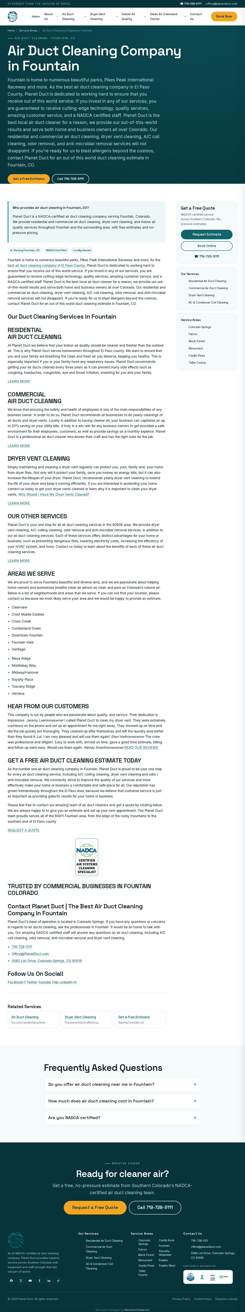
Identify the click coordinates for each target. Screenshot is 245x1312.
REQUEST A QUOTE (23, 830)
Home (36, 16)
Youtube (45, 982)
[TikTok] (58, 1280)
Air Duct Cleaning (68, 16)
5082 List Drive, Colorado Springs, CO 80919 (47, 961)
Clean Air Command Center (163, 16)
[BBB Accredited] (202, 1277)
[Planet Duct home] (12, 16)
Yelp (56, 982)
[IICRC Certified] (224, 1277)
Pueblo (163, 1260)
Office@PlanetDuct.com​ (30, 954)
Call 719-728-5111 (70, 179)
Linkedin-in (68, 982)
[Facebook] (11, 1280)
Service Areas (28, 30)
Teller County (197, 362)
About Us (48, 16)
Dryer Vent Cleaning (97, 16)
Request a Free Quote (95, 1207)
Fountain (164, 1245)
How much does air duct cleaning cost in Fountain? (101, 1101)
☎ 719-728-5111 (191, 3)
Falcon (193, 334)
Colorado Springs (200, 327)
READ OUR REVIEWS (141, 747)
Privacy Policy (181, 1299)
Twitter (32, 982)
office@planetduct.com (221, 3)
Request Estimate (207, 234)
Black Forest (197, 341)
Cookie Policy (203, 1299)
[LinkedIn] (49, 1280)
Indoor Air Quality (128, 16)
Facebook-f (17, 982)
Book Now (224, 16)
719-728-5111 (199, 1240)
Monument (196, 348)
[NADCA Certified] (212, 1277)
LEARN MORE (19, 381)
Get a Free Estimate (28, 179)
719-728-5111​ (22, 947)
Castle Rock (166, 1240)
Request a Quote (226, 1299)
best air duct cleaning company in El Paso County (46, 265)
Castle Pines (197, 355)
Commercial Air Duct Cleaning (208, 288)
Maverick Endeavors (137, 1309)
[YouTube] (30, 1280)
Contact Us (196, 16)
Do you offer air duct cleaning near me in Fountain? (101, 1084)
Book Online (207, 246)
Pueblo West (167, 1265)
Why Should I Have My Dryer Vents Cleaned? (53, 494)
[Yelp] (39, 1280)
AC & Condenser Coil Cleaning (208, 302)
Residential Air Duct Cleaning (207, 281)
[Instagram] (20, 1280)
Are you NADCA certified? (74, 1117)
